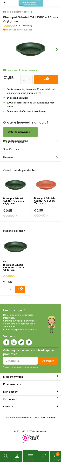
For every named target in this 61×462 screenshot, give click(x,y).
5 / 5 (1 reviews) (24, 25)
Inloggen (17, 460)
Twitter (21, 342)
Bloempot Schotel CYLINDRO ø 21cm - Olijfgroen (14, 201)
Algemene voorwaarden (19, 417)
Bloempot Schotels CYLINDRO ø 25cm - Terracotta (45, 201)
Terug (4, 3)
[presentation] (54, 49)
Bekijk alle (17, 11)
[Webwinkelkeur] (30, 439)
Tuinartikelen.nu (38, 431)
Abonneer (48, 360)
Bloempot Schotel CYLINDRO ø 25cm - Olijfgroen (14, 267)
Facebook (6, 342)
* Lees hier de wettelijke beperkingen (21, 367)
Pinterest (29, 342)
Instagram (14, 342)
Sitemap (51, 417)
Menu (30, 460)
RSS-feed (39, 417)
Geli (5, 261)
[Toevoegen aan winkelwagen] (20, 289)
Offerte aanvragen (19, 131)
